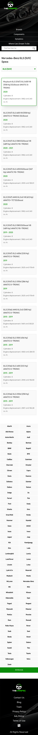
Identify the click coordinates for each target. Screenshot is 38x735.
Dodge (9, 493)
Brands (19, 30)
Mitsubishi (9, 592)
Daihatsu (9, 481)
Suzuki (9, 648)
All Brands (19, 670)
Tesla (9, 653)
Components (19, 34)
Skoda (9, 637)
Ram (9, 620)
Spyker (9, 642)
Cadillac (9, 459)
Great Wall (9, 515)
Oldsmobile (9, 598)
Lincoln (9, 565)
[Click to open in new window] (19, 725)
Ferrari (9, 498)
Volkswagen (9, 659)
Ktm (9, 548)
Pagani (9, 603)
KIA (9, 542)
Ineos (9, 526)
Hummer (9, 520)
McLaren (9, 581)
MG (9, 587)
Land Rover (9, 559)
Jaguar (9, 537)
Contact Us (19, 698)
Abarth (9, 426)
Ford (9, 504)
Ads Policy (19, 716)
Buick (9, 454)
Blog (19, 702)
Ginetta (9, 509)
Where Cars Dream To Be (19, 44)
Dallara (9, 487)
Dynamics (19, 39)
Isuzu (9, 531)
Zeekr (9, 664)
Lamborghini (9, 553)
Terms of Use (19, 721)
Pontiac (9, 614)
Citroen (9, 470)
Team (19, 707)
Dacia (9, 476)
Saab (9, 631)
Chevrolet (9, 465)
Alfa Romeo (9, 432)
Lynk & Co (9, 570)
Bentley (9, 443)
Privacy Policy (19, 712)
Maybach (9, 576)
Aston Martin (9, 437)
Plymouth (9, 609)
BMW (9, 448)
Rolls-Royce (9, 626)
